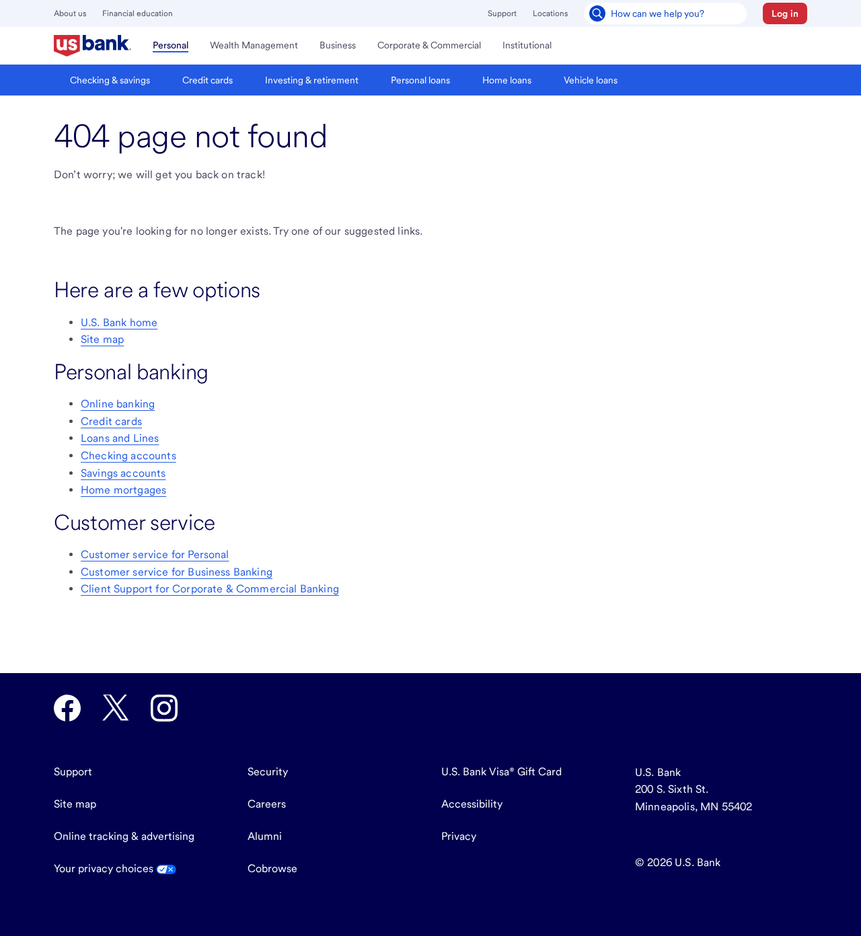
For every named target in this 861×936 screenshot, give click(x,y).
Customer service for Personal (155, 554)
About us (70, 13)
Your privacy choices (105, 868)
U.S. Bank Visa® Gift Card (501, 771)
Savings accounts (123, 473)
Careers (267, 803)
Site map (102, 339)
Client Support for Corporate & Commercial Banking (210, 588)
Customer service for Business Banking (176, 572)
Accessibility (471, 803)
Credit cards (111, 421)
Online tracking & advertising (124, 836)
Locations (550, 13)
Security (268, 771)
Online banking (118, 403)
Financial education (137, 13)
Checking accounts (128, 455)
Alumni (265, 836)
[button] (785, 13)
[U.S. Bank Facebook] (67, 708)
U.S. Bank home (119, 322)
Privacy (458, 836)
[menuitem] (92, 46)
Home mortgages (123, 489)
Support (502, 13)
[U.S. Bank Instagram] (164, 708)
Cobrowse (272, 868)
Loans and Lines (120, 438)
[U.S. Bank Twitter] (115, 708)
